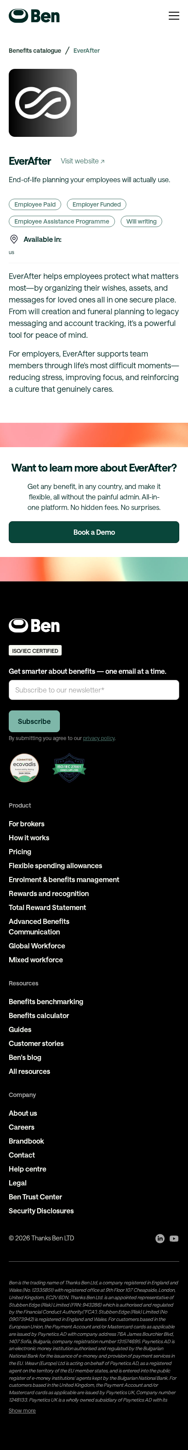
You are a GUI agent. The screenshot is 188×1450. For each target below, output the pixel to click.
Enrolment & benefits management (64, 879)
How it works (29, 837)
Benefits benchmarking (46, 1001)
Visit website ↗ (82, 160)
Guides (20, 1029)
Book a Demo (94, 532)
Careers (22, 1127)
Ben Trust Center (35, 1196)
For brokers (27, 823)
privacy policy (99, 738)
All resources (29, 1071)
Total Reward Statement (47, 907)
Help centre (27, 1169)
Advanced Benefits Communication (39, 926)
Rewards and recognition (49, 893)
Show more (22, 1410)
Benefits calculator (39, 1015)
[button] (174, 15)
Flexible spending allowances (55, 865)
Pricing (20, 851)
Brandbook (26, 1141)
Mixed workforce (36, 959)
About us (23, 1113)
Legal (18, 1182)
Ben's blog (25, 1057)
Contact (22, 1155)
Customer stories (36, 1043)
